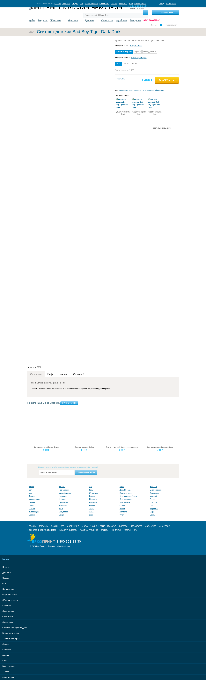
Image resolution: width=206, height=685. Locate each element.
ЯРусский (154, 509)
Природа (153, 502)
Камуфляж (154, 493)
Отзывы (114, 4)
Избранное (156, 25)
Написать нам (171, 25)
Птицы (31, 505)
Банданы (135, 20)
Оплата (58, 4)
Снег (152, 505)
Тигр (144, 90)
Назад (31, 32)
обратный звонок (137, 9)
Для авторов (136, 526)
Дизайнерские (158, 90)
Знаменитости (125, 493)
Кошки (131, 90)
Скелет (123, 505)
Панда (152, 499)
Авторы (127, 530)
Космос (32, 496)
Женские (55, 20)
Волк (31, 490)
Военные (153, 487)
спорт (61, 515)
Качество (123, 526)
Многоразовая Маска (128, 496)
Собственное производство (42, 530)
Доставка (66, 4)
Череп (122, 509)
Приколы (93, 502)
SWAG (148, 90)
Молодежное (34, 499)
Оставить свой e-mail (86, 472)
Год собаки (64, 490)
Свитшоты (107, 20)
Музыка (62, 499)
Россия (92, 505)
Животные (123, 90)
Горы (91, 490)
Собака (32, 509)
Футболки (121, 20)
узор (91, 515)
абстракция (34, 512)
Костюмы (63, 496)
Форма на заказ (91, 4)
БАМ (131, 4)
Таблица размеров (138, 58)
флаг (122, 515)
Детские (89, 20)
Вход (161, 4)
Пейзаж (32, 502)
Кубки (32, 20)
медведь (123, 512)
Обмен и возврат (108, 526)
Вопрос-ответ (140, 4)
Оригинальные (126, 499)
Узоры (91, 509)
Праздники (63, 502)
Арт (90, 487)
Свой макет (104, 4)
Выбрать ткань (136, 45)
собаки (32, 515)
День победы (125, 490)
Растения (63, 505)
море (152, 512)
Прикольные (125, 502)
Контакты (123, 4)
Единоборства (65, 493)
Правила (51, 546)
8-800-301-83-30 (68, 541)
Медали (43, 20)
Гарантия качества (68, 530)
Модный (153, 496)
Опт (81, 4)
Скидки (75, 4)
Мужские (73, 20)
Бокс (122, 487)
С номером (164, 526)
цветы (152, 515)
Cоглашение (73, 526)
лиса (91, 512)
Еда (30, 493)
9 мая (31, 487)
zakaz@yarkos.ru (63, 546)
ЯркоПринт (40, 546)
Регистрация (171, 4)
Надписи (137, 90)
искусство (63, 512)
